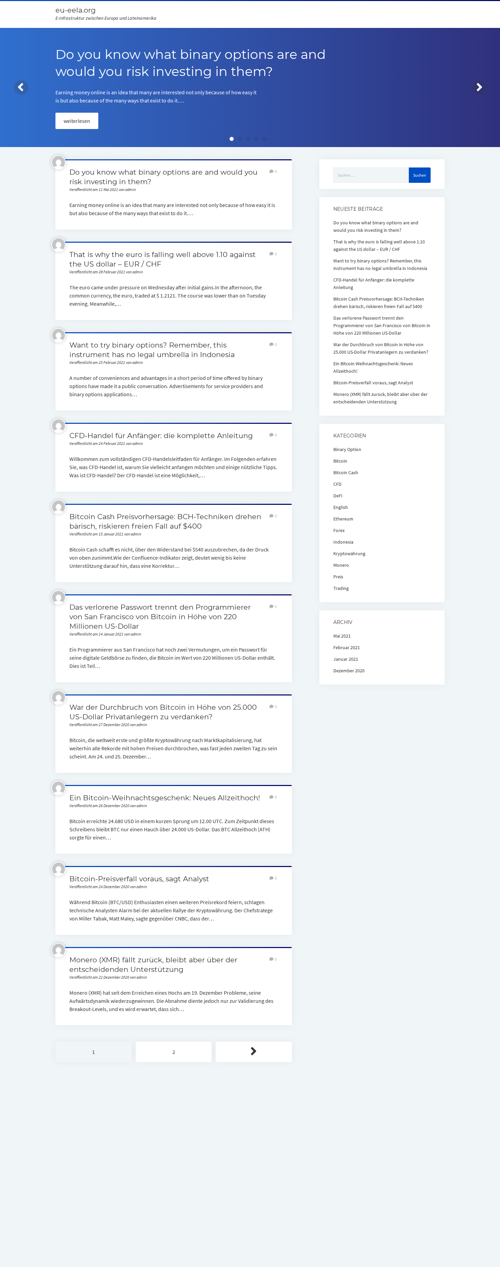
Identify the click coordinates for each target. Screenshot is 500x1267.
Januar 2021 (345, 659)
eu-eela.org (75, 10)
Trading (341, 588)
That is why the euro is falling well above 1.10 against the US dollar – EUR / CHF (379, 245)
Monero (341, 565)
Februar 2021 (346, 647)
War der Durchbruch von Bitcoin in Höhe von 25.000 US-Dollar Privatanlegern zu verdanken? (380, 348)
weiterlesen (77, 120)
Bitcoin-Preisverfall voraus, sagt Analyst (139, 879)
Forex (339, 530)
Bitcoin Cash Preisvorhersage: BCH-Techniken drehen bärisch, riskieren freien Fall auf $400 (378, 302)
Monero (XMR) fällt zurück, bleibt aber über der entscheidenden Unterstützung (380, 398)
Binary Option (347, 449)
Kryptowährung (349, 553)
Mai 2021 (342, 636)
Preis (338, 577)
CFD (337, 484)
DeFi (337, 496)
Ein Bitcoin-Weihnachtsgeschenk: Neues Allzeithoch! (164, 797)
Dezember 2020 (349, 671)
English (340, 507)
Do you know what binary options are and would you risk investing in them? (375, 226)
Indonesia (343, 542)
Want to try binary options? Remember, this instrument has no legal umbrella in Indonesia (380, 264)
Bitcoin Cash (345, 472)
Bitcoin (340, 461)
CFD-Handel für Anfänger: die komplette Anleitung (161, 435)
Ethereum (343, 519)
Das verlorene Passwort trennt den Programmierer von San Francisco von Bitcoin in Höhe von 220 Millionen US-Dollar (160, 616)
